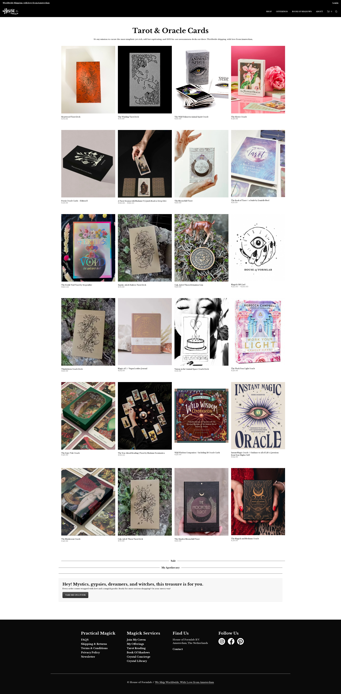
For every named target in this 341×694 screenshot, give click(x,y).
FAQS (85, 639)
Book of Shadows (302, 12)
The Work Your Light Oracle (243, 369)
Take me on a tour (75, 595)
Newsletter (88, 656)
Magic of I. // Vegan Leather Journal (132, 369)
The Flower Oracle (239, 117)
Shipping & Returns (94, 644)
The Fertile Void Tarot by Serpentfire (76, 285)
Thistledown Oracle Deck (72, 369)
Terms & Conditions (94, 648)
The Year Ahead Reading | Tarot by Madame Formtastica (141, 453)
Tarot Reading (136, 648)
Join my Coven (136, 639)
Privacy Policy (90, 652)
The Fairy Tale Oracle (70, 453)
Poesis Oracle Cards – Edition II (74, 201)
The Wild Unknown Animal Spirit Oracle (191, 117)
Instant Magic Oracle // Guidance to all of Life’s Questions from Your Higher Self (255, 454)
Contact (178, 649)
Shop (269, 12)
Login (335, 3)
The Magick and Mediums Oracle (245, 539)
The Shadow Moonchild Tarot (187, 539)
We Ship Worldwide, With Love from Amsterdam (184, 682)
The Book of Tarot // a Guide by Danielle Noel (250, 200)
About (319, 12)
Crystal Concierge (138, 656)
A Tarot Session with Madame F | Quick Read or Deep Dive (142, 201)
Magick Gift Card (238, 285)
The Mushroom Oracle (70, 539)
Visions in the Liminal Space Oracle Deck (191, 369)
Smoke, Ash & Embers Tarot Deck (132, 285)
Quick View (89, 111)
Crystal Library (137, 661)
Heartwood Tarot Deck (70, 117)
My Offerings (135, 644)
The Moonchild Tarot (183, 201)
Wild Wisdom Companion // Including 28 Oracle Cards (197, 453)
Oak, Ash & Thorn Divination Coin (188, 285)
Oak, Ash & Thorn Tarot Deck (130, 539)
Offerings (282, 12)
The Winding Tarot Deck (128, 117)
